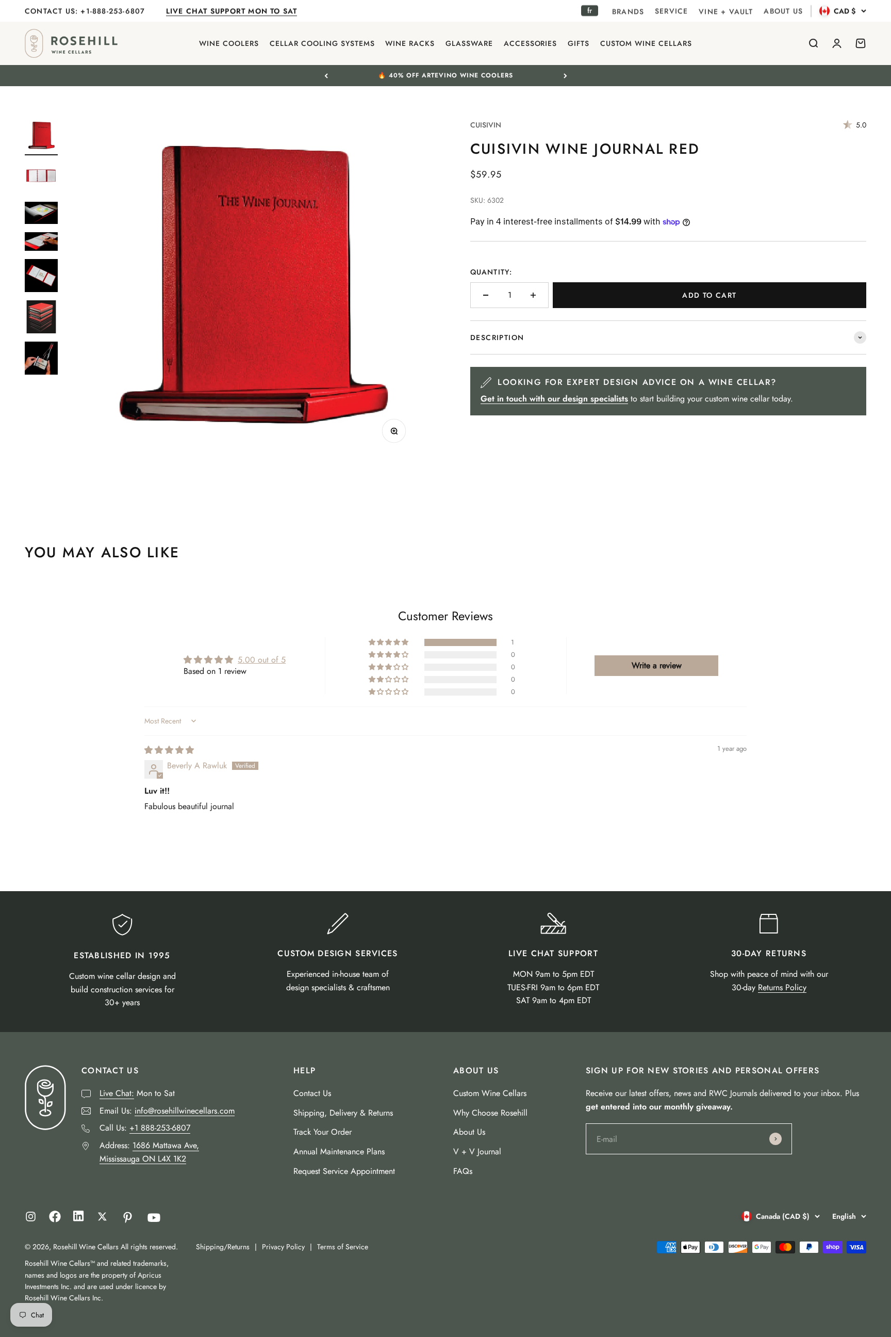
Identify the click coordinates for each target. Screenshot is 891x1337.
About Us (469, 1132)
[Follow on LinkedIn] (78, 1219)
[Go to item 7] (41, 360)
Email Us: (167, 1111)
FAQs (462, 1171)
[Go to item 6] (41, 318)
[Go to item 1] (41, 137)
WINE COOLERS (229, 43)
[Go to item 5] (41, 277)
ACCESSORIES (530, 43)
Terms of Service (342, 1247)
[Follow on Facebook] (55, 1220)
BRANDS (628, 11)
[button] (389, 642)
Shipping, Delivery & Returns (343, 1113)
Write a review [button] (657, 665)
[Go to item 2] (41, 178)
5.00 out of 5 (262, 660)
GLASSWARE (469, 43)
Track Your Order (322, 1132)
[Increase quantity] (533, 295)
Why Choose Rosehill (490, 1113)
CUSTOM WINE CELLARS (646, 43)
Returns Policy (782, 987)
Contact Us (312, 1093)
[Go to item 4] (41, 243)
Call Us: (145, 1128)
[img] (169, 750)
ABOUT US (783, 11)
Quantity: (491, 272)
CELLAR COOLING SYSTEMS (322, 43)
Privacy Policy (283, 1247)
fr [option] (589, 10)
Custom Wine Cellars (489, 1093)
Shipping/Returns (223, 1247)
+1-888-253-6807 (113, 11)
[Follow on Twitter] (102, 1216)
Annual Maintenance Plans (339, 1151)
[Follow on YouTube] (154, 1218)
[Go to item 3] (41, 214)
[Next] (565, 75)
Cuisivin (485, 125)
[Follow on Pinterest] (128, 1218)
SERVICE (671, 11)
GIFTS (578, 43)
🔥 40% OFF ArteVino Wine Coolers (445, 75)
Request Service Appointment (344, 1171)
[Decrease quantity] (486, 295)
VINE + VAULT (726, 11)
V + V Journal (477, 1151)
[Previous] (326, 75)
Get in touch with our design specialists (554, 399)
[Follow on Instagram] (31, 1216)
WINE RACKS (410, 43)
